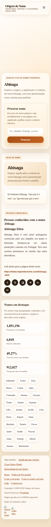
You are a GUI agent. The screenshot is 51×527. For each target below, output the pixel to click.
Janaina (19, 409)
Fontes (23, 380)
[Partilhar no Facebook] (7, 282)
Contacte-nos (16, 483)
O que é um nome (12, 478)
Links (6, 483)
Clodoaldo (10, 395)
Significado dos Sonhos (28, 460)
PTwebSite (24, 493)
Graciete (36, 395)
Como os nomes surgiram (32, 478)
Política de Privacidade (21, 474)
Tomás (9, 402)
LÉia (8, 409)
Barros (9, 387)
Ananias (9, 446)
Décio (8, 416)
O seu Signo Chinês (13, 464)
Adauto (20, 402)
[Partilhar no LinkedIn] (38, 282)
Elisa (33, 380)
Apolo (9, 431)
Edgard (20, 416)
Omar (31, 416)
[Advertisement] (25, 44)
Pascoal (31, 431)
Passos (34, 424)
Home (7, 474)
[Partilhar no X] (15, 282)
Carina (20, 387)
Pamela (23, 424)
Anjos (31, 387)
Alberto (32, 438)
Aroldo (31, 409)
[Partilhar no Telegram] (30, 282)
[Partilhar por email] (7, 290)
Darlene (24, 395)
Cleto (41, 409)
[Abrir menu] (44, 7)
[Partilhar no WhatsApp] (22, 282)
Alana (8, 438)
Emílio (20, 431)
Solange (20, 438)
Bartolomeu (24, 446)
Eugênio (32, 402)
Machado (10, 424)
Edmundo (10, 380)
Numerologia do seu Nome (16, 469)
